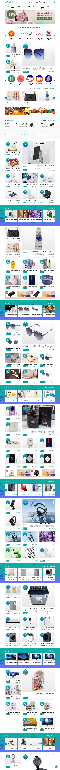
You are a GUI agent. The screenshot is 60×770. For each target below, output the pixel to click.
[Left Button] (6, 35)
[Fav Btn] (53, 44)
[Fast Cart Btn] (53, 46)
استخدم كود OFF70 (9, 120)
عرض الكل (7, 208)
